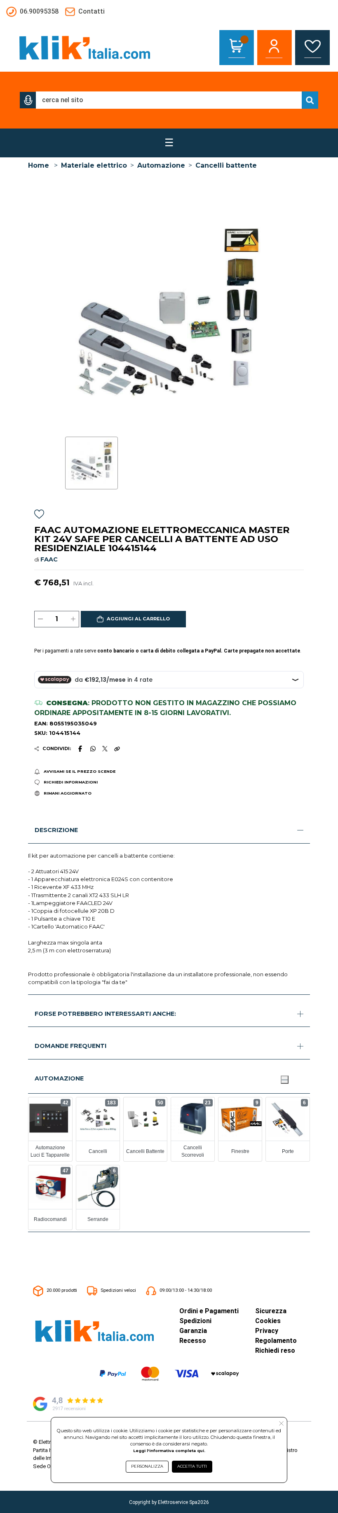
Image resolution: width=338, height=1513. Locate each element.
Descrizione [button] (56, 830)
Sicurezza (270, 1311)
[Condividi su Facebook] (80, 748)
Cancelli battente (226, 165)
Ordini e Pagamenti (209, 1311)
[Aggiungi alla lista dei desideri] (39, 515)
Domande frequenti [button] (70, 1046)
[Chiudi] (284, 1080)
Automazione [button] (59, 1078)
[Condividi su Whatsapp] (93, 748)
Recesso (192, 1341)
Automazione (161, 165)
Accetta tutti (192, 1466)
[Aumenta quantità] (73, 619)
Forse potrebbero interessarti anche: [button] (105, 1013)
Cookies (268, 1321)
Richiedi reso (275, 1350)
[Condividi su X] (105, 748)
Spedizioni (195, 1321)
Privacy (266, 1331)
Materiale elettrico (94, 165)
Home (38, 165)
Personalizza (147, 1466)
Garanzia (193, 1331)
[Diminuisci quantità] (40, 619)
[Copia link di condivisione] (117, 748)
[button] (28, 100)
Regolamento (276, 1341)
